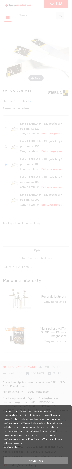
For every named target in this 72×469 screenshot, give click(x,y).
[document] (36, 234)
